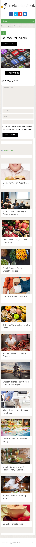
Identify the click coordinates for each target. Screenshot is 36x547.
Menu (5, 21)
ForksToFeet (4, 543)
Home (3, 26)
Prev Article (10, 44)
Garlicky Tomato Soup (13, 524)
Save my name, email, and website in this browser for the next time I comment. (18, 128)
